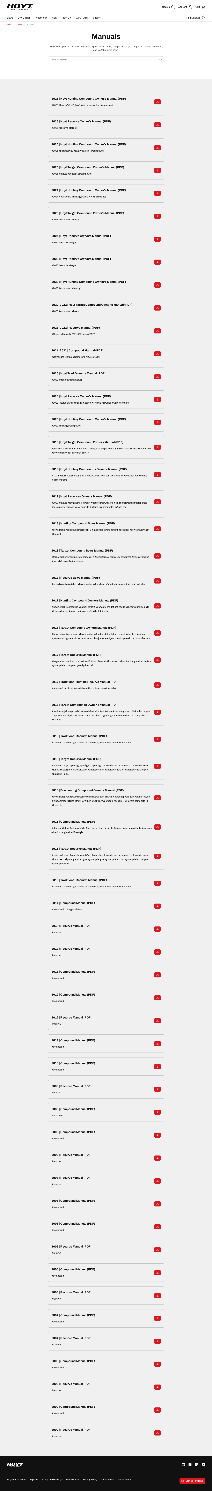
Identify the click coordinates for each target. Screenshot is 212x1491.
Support (97, 18)
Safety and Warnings (52, 1479)
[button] (200, 7)
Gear (54, 18)
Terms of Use (107, 1479)
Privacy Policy (90, 1479)
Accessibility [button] (124, 1479)
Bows (10, 18)
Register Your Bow (16, 1479)
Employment (72, 1479)
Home (9, 25)
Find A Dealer (193, 18)
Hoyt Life (67, 18)
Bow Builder (24, 18)
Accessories (41, 18)
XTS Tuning (82, 18)
